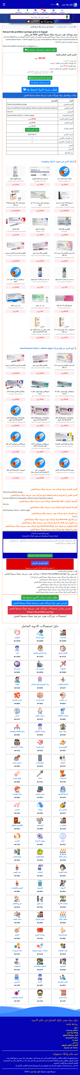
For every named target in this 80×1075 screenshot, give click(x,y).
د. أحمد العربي (30, 72)
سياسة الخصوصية (72, 1037)
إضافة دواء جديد (72, 1032)
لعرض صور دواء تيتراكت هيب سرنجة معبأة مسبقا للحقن (40, 603)
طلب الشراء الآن (32, 130)
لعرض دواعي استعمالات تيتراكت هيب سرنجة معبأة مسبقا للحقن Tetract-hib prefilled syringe (40, 610)
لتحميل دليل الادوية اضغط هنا (41, 78)
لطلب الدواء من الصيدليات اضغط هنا (41, 50)
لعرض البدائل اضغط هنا (40, 82)
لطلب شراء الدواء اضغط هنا (41, 89)
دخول (76, 1028)
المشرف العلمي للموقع (70, 1045)
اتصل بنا (75, 1040)
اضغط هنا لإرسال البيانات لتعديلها (40, 555)
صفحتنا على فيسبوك (71, 1047)
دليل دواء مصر (35, 1072)
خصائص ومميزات (72, 1030)
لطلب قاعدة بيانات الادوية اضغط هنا (40, 597)
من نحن (75, 1042)
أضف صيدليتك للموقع (70, 1035)
